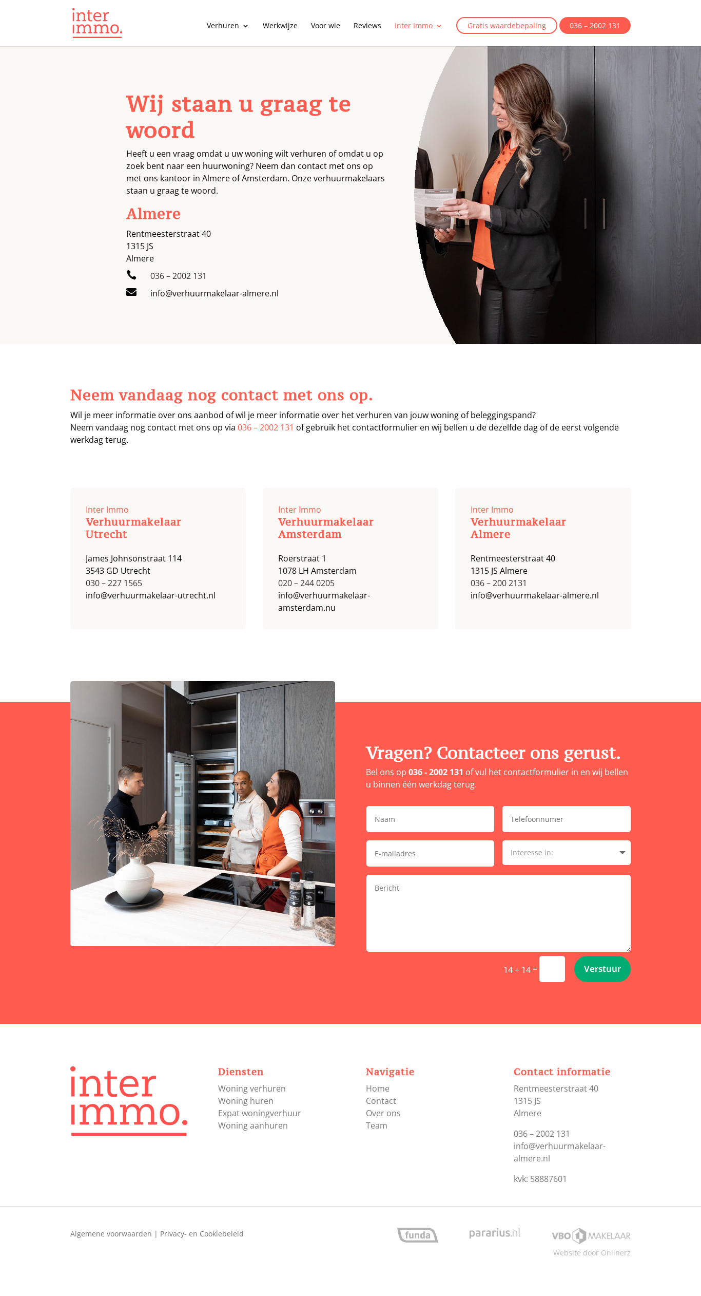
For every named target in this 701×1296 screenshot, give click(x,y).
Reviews (367, 26)
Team (376, 1125)
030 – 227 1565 (114, 583)
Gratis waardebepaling (507, 26)
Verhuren (223, 26)
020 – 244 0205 (306, 583)
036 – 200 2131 (499, 583)
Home (378, 1088)
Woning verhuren (252, 1088)
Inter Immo (414, 26)
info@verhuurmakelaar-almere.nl (214, 293)
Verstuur (602, 968)
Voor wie (325, 26)
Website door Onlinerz (592, 1252)
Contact (381, 1100)
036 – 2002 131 (595, 26)
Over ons (383, 1113)
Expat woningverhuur (259, 1113)
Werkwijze (280, 26)
